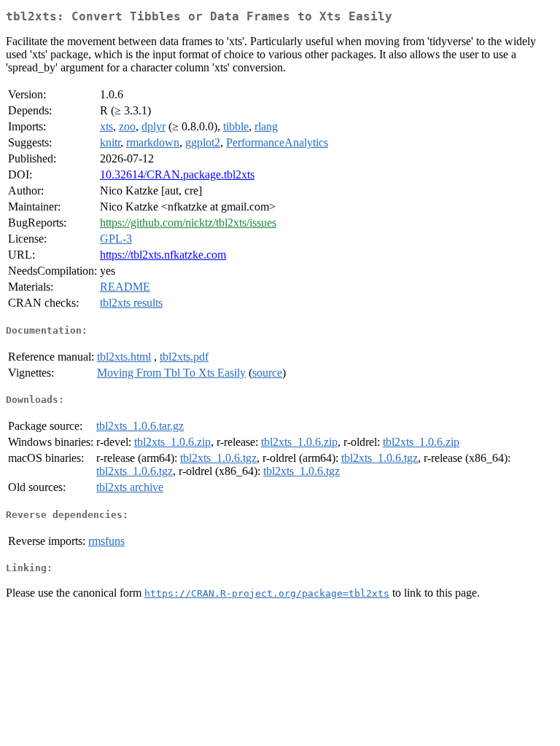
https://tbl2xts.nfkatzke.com (163, 254)
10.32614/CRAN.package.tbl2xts (177, 174)
